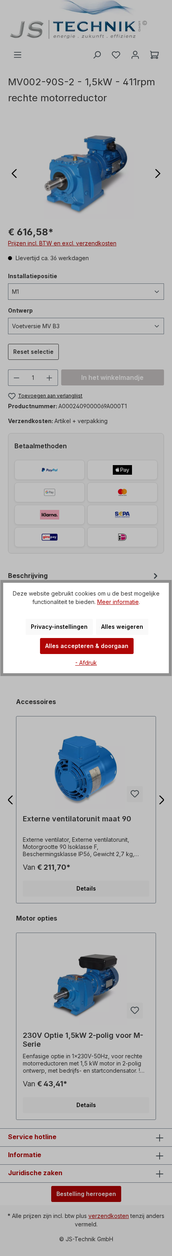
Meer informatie (118, 601)
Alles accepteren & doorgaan (86, 645)
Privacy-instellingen (59, 626)
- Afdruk (86, 662)
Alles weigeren (122, 626)
